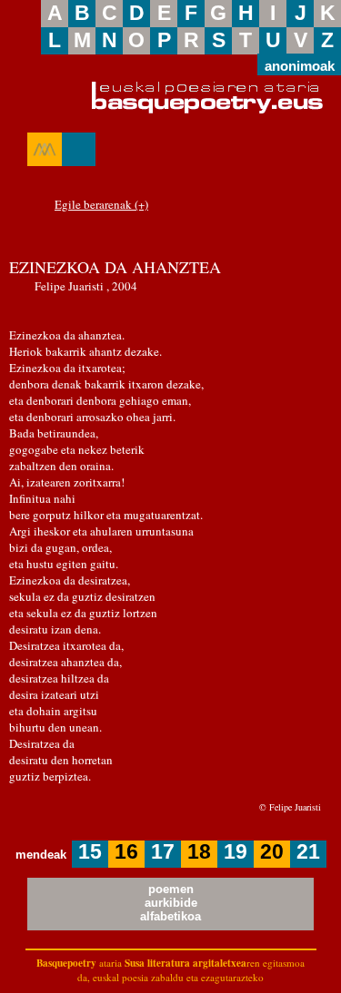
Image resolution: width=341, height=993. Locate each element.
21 (308, 852)
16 (126, 852)
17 (163, 852)
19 (235, 852)
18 (199, 852)
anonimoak (300, 65)
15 (90, 852)
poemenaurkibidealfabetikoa (170, 902)
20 (272, 852)
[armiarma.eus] (44, 150)
